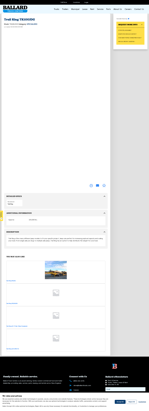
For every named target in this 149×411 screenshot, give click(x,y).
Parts (108, 9)
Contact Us (139, 9)
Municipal (75, 9)
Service (100, 9)
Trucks (56, 9)
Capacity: (11, 220)
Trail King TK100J (11, 280)
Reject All (132, 402)
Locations (76, 2)
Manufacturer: (11, 201)
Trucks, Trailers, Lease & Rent (118, 382)
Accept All (120, 402)
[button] (86, 2)
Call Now (64, 2)
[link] (91, 186)
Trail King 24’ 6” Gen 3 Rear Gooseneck (16, 326)
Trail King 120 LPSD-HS (12, 349)
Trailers (65, 9)
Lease (84, 9)
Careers (128, 9)
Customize (142, 402)
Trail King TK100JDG (11, 303)
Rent (92, 9)
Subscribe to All (113, 384)
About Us (118, 9)
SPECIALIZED (32, 24)
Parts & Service (113, 380)
